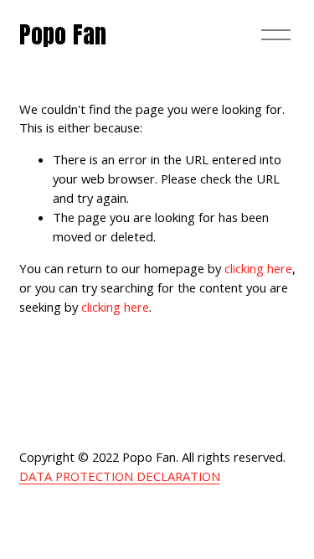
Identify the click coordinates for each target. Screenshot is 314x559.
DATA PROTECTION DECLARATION (119, 476)
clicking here (258, 268)
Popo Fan (63, 34)
